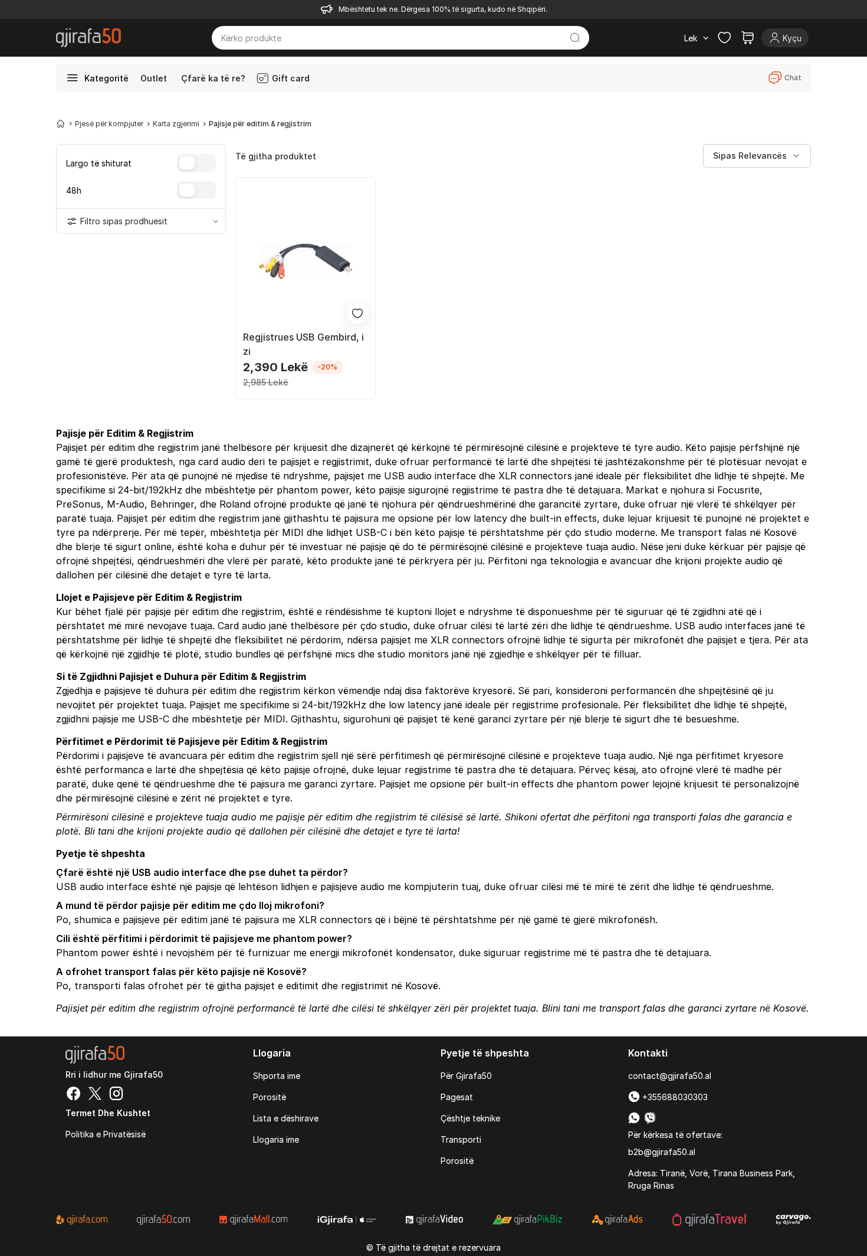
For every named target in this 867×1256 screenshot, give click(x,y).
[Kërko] (575, 38)
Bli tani (99, 831)
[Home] (60, 123)
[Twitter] (95, 1095)
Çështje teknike (470, 1118)
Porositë (269, 1097)
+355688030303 (674, 1097)
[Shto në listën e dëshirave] (357, 313)
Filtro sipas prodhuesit (124, 221)
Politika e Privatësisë (105, 1134)
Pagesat (457, 1097)
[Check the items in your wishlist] (724, 38)
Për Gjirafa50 (466, 1076)
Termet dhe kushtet (107, 1113)
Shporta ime (276, 1076)
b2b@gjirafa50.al (661, 1152)
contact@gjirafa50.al (669, 1076)
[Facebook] (73, 1095)
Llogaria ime (276, 1139)
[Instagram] (116, 1095)
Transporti (461, 1139)
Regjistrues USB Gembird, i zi (303, 344)
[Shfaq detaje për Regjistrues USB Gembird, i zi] (305, 261)
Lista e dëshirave (285, 1118)
